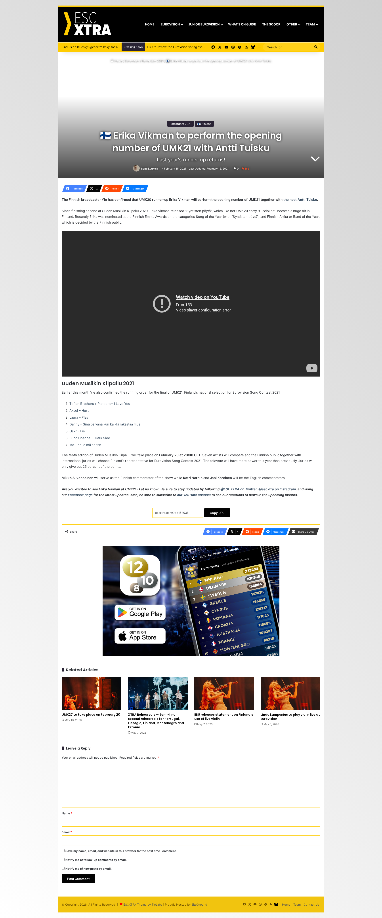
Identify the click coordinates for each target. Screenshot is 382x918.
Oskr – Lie (77, 431)
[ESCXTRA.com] (87, 24)
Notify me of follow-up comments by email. (96, 860)
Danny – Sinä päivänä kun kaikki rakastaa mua (104, 424)
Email (67, 832)
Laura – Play (78, 417)
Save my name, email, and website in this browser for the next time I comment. (121, 851)
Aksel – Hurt (79, 410)
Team (310, 24)
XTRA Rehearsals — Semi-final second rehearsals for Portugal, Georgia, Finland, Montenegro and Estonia (156, 720)
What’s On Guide (242, 24)
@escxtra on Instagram (277, 489)
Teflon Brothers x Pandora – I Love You (99, 404)
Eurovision (170, 24)
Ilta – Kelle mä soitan (85, 445)
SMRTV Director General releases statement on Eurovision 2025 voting (196, 47)
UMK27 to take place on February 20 (91, 714)
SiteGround (199, 904)
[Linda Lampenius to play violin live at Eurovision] (290, 693)
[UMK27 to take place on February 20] (91, 693)
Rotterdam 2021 (153, 61)
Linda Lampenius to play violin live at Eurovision (290, 716)
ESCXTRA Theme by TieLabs (142, 904)
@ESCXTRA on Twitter (238, 489)
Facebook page (80, 495)
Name (67, 813)
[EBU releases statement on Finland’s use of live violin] (224, 693)
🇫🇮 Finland (204, 124)
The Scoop (271, 24)
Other (291, 24)
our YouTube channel (194, 495)
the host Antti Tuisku (300, 199)
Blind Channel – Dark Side (89, 438)
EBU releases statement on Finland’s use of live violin (223, 716)
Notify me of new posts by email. (88, 868)
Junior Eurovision (204, 24)
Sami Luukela (149, 168)
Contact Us (311, 904)
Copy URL (217, 513)
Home (150, 24)
